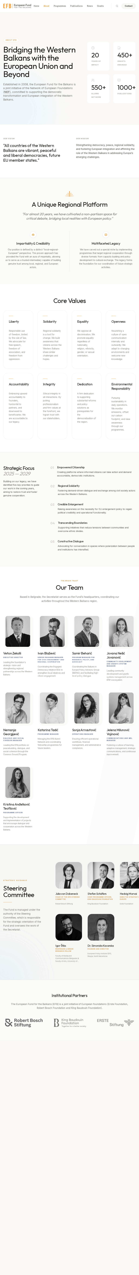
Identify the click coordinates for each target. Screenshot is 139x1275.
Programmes (60, 6)
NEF (7, 92)
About (46, 6)
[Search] (117, 6)
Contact (128, 6)
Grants (100, 6)
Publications (76, 6)
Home (36, 6)
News (90, 6)
